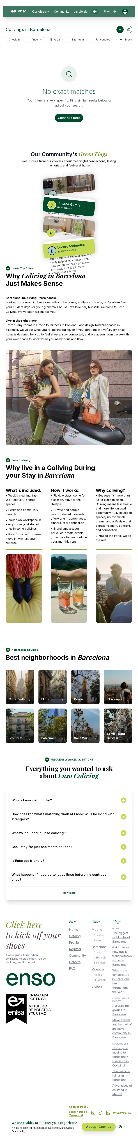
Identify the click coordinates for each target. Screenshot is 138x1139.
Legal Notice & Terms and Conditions (78, 1115)
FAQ (72, 968)
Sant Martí (99, 962)
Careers (74, 962)
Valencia (98, 969)
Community (61, 11)
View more (69, 892)
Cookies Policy (78, 1106)
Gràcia (97, 952)
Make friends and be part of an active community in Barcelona (122, 1028)
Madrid (97, 930)
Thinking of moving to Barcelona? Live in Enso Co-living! (120, 1056)
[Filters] (120, 29)
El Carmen (100, 979)
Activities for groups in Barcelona (120, 1010)
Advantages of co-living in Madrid (122, 1090)
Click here (24, 924)
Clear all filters (69, 118)
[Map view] (128, 29)
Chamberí (99, 935)
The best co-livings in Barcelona (121, 1075)
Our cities (39, 11)
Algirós (98, 974)
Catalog (75, 936)
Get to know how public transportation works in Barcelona (122, 956)
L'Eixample (100, 957)
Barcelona (99, 947)
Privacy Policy (122, 1112)
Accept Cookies (98, 1127)
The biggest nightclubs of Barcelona (121, 937)
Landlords (80, 11)
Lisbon (97, 986)
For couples (103, 39)
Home (73, 930)
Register (75, 949)
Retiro (97, 940)
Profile (74, 942)
